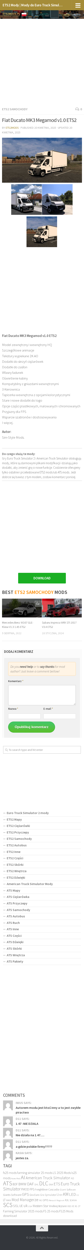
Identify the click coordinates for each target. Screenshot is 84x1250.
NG (40, 1200)
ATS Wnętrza (16, 955)
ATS (7, 1183)
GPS (25, 1194)
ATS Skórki (14, 948)
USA (30, 1206)
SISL (16, 1206)
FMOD (25, 1189)
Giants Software (12, 1195)
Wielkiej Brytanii (58, 1206)
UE (21, 1206)
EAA (51, 1184)
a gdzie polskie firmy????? (34, 1146)
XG (76, 1206)
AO (72, 1178)
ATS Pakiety (15, 961)
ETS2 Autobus (17, 845)
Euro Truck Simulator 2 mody (28, 813)
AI (23, 1177)
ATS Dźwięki (15, 942)
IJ (58, 1195)
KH (60, 1195)
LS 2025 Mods (62, 1173)
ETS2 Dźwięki (16, 877)
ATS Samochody (18, 910)
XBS (69, 1206)
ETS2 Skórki (15, 865)
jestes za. (22, 1158)
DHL (36, 1184)
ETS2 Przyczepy (18, 832)
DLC (43, 1183)
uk (25, 1205)
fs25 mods (10, 1173)
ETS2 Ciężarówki (18, 826)
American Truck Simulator (48, 1177)
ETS (57, 1184)
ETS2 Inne (13, 852)
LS (77, 1195)
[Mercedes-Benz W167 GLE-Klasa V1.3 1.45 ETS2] (22, 608)
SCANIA (73, 1200)
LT (4, 1200)
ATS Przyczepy (17, 903)
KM (66, 1194)
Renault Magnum (56, 1200)
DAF (30, 1184)
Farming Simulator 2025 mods (23, 1211)
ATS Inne (13, 929)
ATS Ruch (13, 923)
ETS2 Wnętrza (17, 871)
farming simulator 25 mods (34, 1173)
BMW (22, 1183)
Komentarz (15, 681)
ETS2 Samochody (15, 109)
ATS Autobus (16, 916)
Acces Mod (15, 1178)
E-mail (48, 709)
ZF (79, 1206)
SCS (7, 1205)
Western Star (40, 1206)
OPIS (45, 1200)
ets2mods (12, 128)
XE (73, 1206)
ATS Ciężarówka (18, 897)
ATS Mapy (13, 890)
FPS (32, 1189)
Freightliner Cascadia (47, 1189)
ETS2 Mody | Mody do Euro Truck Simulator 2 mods (33, 5)
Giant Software (68, 1189)
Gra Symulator (48, 1195)
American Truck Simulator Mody (30, 884)
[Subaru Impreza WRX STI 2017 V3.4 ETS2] (62, 608)
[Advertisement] (42, 62)
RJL (67, 1200)
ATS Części (14, 936)
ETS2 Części (15, 858)
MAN (8, 1200)
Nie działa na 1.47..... (30, 1135)
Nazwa (13, 709)
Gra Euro (35, 1195)
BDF (15, 1184)
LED (72, 1194)
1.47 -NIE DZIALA (27, 1124)
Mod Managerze (25, 1199)
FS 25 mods (51, 1211)
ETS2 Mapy (14, 819)
